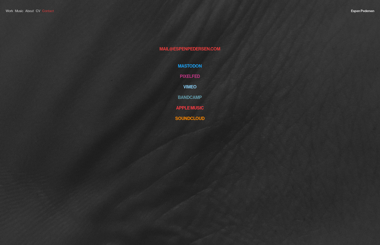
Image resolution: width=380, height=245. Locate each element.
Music (19, 11)
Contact (48, 11)
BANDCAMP (190, 97)
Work (9, 11)
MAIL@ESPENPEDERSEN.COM (189, 49)
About (29, 11)
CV (38, 11)
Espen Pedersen (362, 11)
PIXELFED (190, 76)
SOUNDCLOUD (190, 118)
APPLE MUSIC (190, 108)
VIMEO (190, 86)
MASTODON (190, 66)
